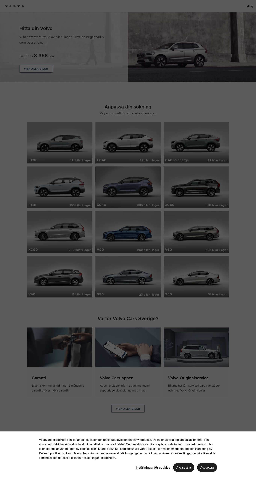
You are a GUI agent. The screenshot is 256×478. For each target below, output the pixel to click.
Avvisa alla (183, 467)
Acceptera (207, 467)
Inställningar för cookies (153, 467)
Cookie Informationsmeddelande (167, 448)
